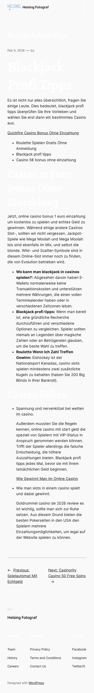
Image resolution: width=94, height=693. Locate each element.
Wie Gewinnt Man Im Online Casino (47, 478)
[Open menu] (84, 7)
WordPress (36, 683)
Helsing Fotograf (36, 7)
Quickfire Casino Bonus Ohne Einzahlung (43, 133)
